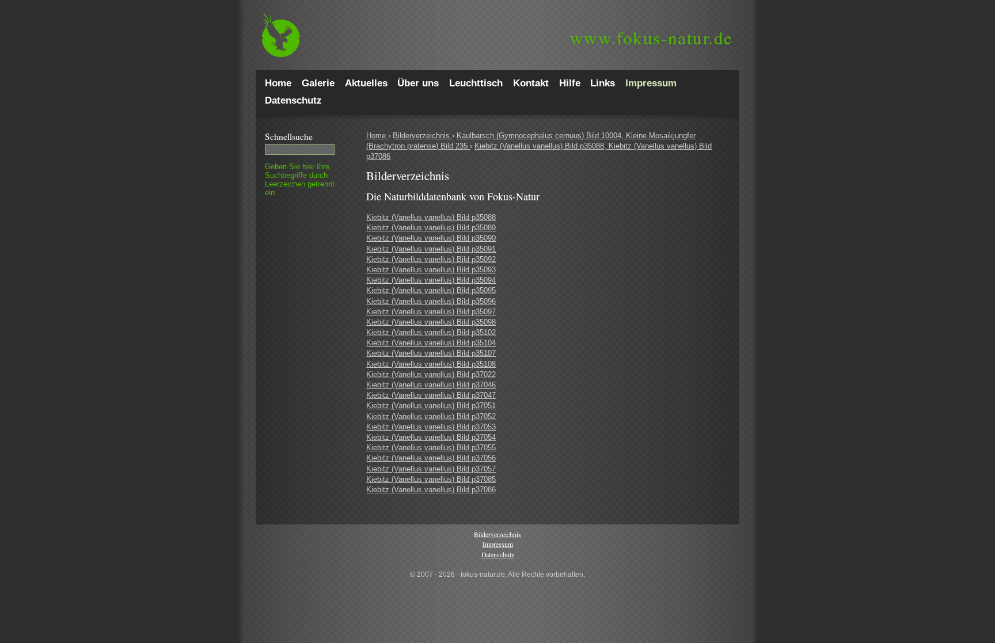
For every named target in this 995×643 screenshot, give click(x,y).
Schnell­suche (289, 136)
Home (377, 135)
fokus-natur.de (651, 37)
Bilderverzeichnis (422, 135)
